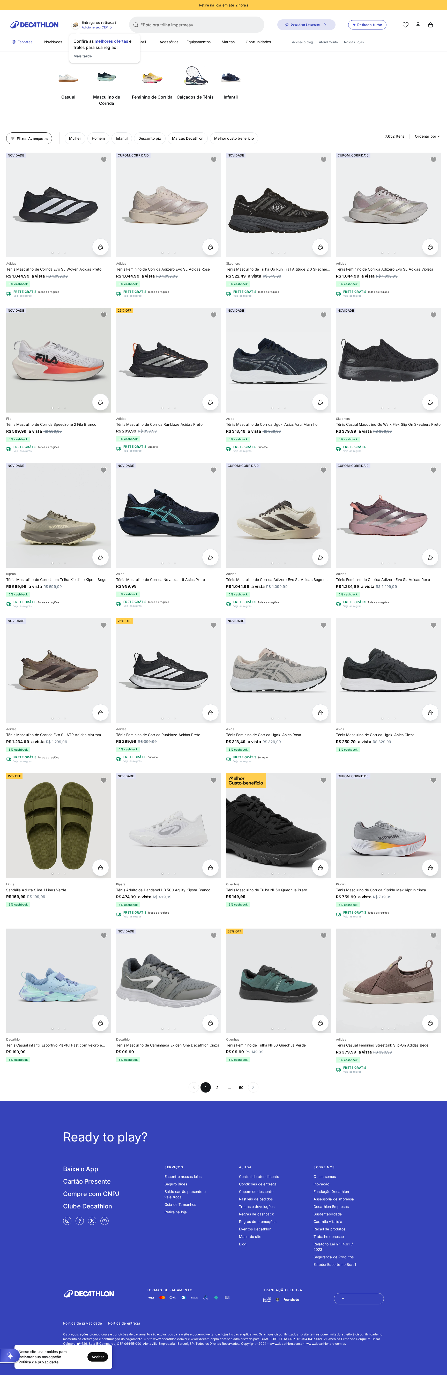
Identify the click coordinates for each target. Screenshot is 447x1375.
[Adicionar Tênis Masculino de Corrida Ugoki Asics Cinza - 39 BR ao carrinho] (430, 712)
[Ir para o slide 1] (52, 253)
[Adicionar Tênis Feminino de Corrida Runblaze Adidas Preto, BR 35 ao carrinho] (210, 712)
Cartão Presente (87, 1181)
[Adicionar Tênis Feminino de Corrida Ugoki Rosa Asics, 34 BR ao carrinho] (320, 712)
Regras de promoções (257, 1221)
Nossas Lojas (354, 42)
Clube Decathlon (87, 1206)
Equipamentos (199, 42)
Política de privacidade (82, 1323)
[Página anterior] (194, 1087)
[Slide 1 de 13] (58, 360)
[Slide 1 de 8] (388, 205)
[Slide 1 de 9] (388, 515)
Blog (243, 1244)
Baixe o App (80, 1169)
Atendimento (328, 42)
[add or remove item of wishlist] (104, 160)
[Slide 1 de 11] (58, 515)
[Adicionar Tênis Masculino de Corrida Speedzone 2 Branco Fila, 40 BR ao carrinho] (100, 402)
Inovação (321, 1184)
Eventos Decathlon (255, 1229)
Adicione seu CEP (95, 27)
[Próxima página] (253, 1087)
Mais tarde (82, 56)
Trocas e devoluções (256, 1206)
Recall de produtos (329, 1229)
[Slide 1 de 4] (168, 515)
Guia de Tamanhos (180, 1204)
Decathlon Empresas (331, 1206)
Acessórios (169, 42)
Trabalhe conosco (329, 1236)
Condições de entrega (258, 1184)
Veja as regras (22, 295)
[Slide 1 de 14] (168, 205)
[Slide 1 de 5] (388, 360)
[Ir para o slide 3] (65, 253)
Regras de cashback (256, 1214)
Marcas (228, 42)
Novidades (53, 42)
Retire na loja (176, 1212)
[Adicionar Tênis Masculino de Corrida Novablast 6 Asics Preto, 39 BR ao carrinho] (210, 557)
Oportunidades (258, 42)
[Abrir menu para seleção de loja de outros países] (359, 1298)
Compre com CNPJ (91, 1194)
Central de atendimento (259, 1176)
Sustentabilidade (328, 1214)
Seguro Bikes (176, 1184)
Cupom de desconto (256, 1191)
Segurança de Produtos (334, 1257)
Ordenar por (425, 136)
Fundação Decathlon (331, 1191)
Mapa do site (250, 1236)
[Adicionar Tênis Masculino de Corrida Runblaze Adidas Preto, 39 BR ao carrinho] (210, 402)
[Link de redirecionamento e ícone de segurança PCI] (277, 1300)
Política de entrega (124, 1323)
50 (241, 1087)
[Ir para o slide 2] (59, 253)
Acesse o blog (302, 42)
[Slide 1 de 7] (278, 360)
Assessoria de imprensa (334, 1199)
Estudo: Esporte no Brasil (335, 1264)
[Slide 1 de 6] (278, 205)
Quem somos (325, 1176)
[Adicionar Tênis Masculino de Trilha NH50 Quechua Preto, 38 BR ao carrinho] (320, 867)
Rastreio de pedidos (256, 1199)
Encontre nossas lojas (183, 1176)
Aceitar (98, 1357)
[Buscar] (136, 25)
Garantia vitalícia (328, 1221)
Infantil (140, 42)
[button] (10, 1356)
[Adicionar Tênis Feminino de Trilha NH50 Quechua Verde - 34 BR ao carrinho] (320, 1022)
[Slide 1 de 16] (168, 360)
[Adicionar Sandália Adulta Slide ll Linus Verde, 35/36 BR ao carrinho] (100, 867)
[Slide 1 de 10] (58, 205)
